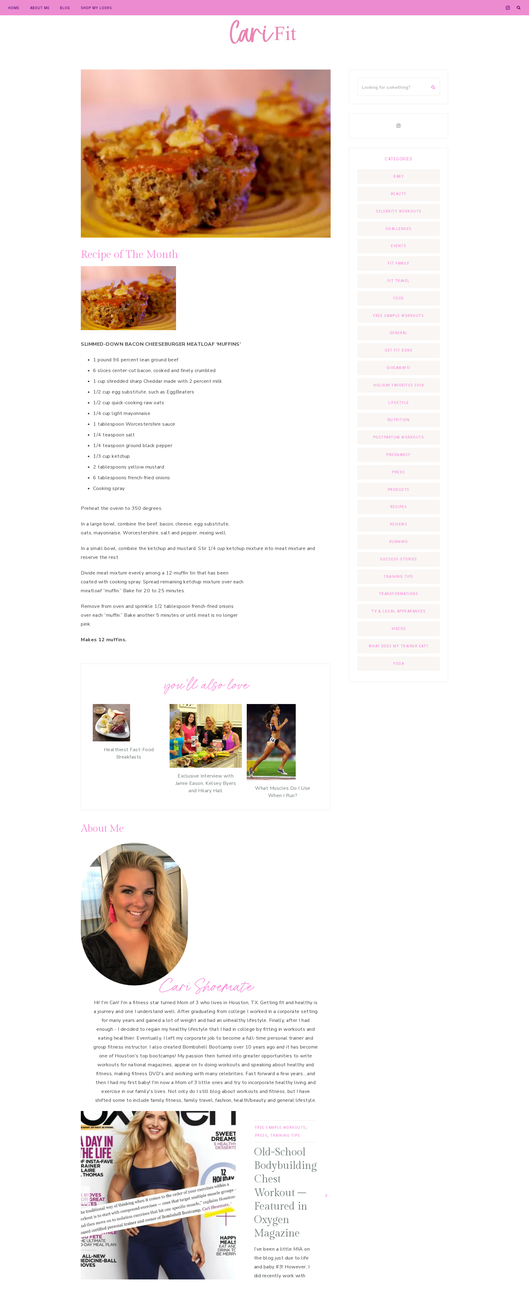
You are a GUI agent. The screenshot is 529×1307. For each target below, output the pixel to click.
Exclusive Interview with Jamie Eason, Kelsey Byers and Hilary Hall (205, 783)
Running (398, 541)
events (398, 245)
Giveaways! (399, 367)
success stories (398, 559)
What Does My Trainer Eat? (399, 646)
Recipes (398, 506)
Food (398, 298)
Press (261, 1135)
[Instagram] (398, 125)
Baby (398, 176)
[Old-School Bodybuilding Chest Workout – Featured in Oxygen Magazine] (158, 1195)
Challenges (399, 228)
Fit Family (398, 263)
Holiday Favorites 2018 (398, 385)
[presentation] (85, 1195)
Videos (399, 628)
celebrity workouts (399, 211)
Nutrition (399, 419)
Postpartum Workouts (398, 437)
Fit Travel (399, 280)
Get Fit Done (398, 350)
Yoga (398, 663)
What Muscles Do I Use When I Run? (282, 792)
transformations (398, 593)
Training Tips (285, 1135)
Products (399, 489)
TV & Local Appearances (399, 611)
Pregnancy (398, 454)
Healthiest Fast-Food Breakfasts (129, 753)
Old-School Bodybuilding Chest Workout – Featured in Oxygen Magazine (285, 1193)
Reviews (398, 524)
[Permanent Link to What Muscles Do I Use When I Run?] (271, 778)
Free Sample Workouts (280, 1127)
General (399, 332)
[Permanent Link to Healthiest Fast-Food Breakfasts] (111, 739)
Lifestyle (398, 402)
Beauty (399, 193)
